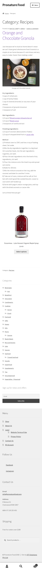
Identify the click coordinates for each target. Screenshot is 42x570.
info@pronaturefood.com (12, 494)
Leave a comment (32, 29)
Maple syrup (14, 121)
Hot (8, 291)
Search (21, 566)
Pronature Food (13, 5)
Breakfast (8, 295)
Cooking (7, 306)
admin (22, 29)
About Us (8, 426)
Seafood (8, 354)
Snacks (7, 361)
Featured (8, 317)
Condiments (9, 302)
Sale (6, 346)
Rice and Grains (10, 343)
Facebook (9, 465)
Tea (6, 372)
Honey (7, 324)
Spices (9, 310)
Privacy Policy (16, 436)
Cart (32, 564)
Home (7, 13)
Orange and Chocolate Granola (18, 35)
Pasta (7, 332)
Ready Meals (9, 339)
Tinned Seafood (12, 357)
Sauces (9, 335)
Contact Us (9, 441)
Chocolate (8, 299)
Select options (21, 252)
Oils (6, 328)
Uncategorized (10, 376)
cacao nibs (30, 134)
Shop (7, 421)
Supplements (9, 368)
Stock (9, 313)
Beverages (8, 288)
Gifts (6, 321)
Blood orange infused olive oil (21, 118)
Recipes (11, 270)
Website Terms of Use (19, 432)
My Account (9, 445)
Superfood (8, 365)
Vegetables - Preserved (12, 379)
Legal (7, 430)
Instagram (10, 471)
